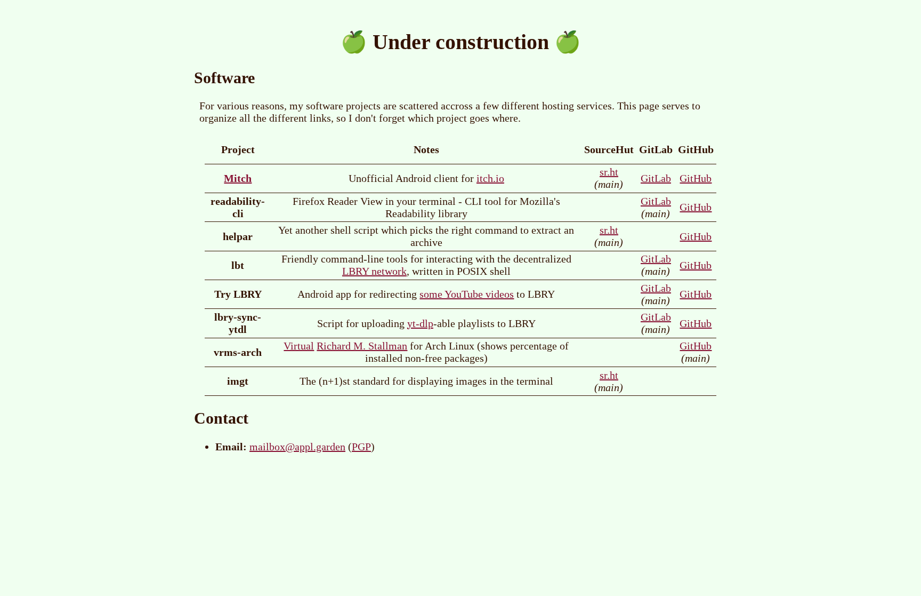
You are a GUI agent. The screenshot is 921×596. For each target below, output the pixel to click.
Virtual (299, 346)
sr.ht (609, 172)
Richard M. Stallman (362, 346)
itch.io (490, 178)
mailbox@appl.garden (297, 446)
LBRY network (374, 271)
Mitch (238, 178)
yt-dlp (420, 323)
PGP (361, 446)
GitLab (656, 178)
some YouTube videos (466, 294)
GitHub (696, 178)
